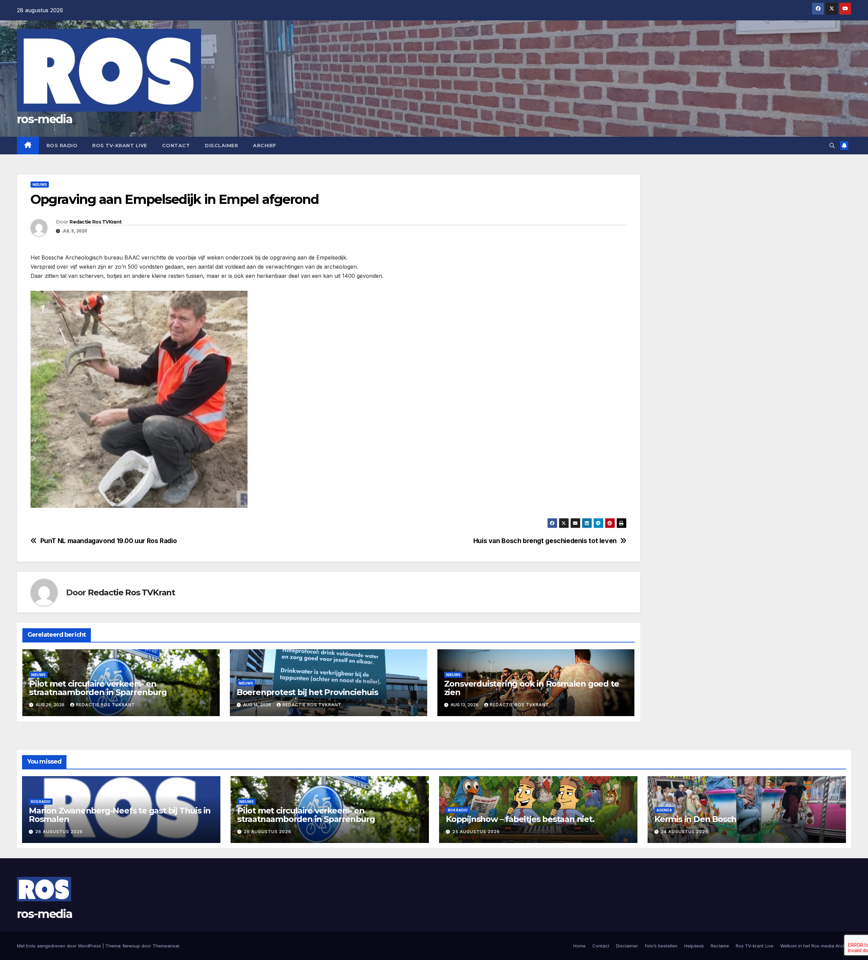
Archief (264, 145)
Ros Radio (62, 145)
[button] (832, 145)
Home (579, 945)
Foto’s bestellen (661, 945)
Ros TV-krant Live (119, 145)
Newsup (131, 945)
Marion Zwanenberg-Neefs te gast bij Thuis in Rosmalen (120, 815)
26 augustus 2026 (59, 831)
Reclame (720, 945)
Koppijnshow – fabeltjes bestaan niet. (520, 819)
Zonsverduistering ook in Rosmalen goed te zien (531, 688)
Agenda (664, 810)
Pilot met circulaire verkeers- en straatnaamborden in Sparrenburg (98, 688)
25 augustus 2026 (476, 831)
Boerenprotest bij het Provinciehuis (307, 692)
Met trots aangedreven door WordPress (59, 945)
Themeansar (166, 945)
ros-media (45, 119)
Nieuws (40, 185)
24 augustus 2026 (684, 831)
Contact (176, 145)
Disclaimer (221, 145)
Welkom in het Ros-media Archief (815, 945)
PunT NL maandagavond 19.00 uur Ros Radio (108, 541)
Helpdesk (694, 945)
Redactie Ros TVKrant (95, 222)
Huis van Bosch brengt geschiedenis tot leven (545, 541)
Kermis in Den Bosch (695, 819)
